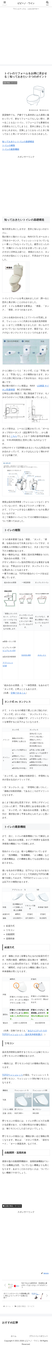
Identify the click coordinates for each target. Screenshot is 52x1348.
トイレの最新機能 (10, 149)
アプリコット (8, 663)
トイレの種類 (8, 145)
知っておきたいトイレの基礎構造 (18, 141)
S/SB (5, 666)
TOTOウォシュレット (12, 1075)
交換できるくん (18, 693)
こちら (14, 436)
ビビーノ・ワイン (26, 3)
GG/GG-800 (26, 655)
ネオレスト (42, 655)
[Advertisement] (26, 38)
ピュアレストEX (9, 651)
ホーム (13, 1336)
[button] (46, 722)
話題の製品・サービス (13, 1206)
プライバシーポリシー (38, 1336)
